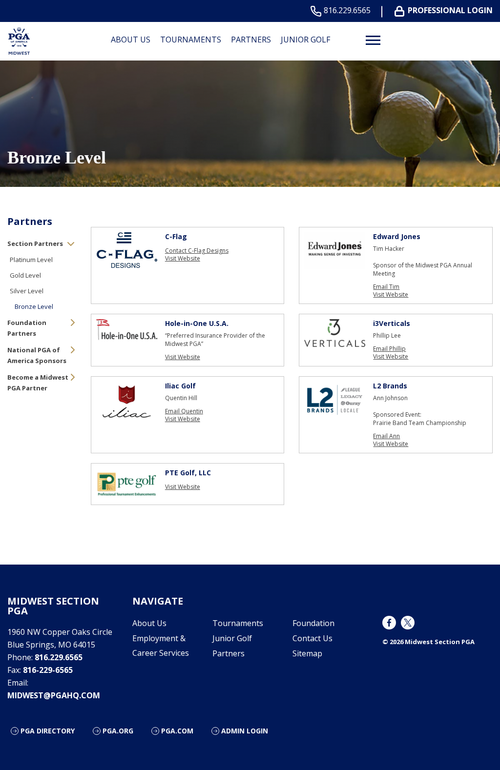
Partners (251, 39)
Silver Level (26, 290)
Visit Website (182, 259)
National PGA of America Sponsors (36, 355)
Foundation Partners (26, 328)
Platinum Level (31, 259)
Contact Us (312, 638)
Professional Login (450, 10)
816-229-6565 (48, 670)
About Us (130, 39)
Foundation (313, 623)
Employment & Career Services (160, 645)
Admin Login (244, 730)
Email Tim (386, 287)
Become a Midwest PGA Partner (37, 382)
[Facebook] (389, 622)
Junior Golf (305, 39)
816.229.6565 (347, 10)
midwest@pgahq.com (53, 695)
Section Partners (35, 243)
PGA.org (118, 730)
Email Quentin (184, 411)
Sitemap (307, 653)
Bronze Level (34, 306)
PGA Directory (48, 730)
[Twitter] (408, 622)
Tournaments (190, 39)
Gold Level (25, 275)
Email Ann (386, 436)
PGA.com (177, 730)
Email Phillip (389, 349)
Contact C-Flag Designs (197, 251)
